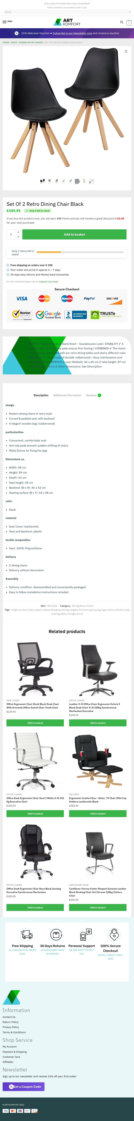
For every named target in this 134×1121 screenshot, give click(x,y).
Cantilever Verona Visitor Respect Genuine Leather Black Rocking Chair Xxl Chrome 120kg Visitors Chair (97, 892)
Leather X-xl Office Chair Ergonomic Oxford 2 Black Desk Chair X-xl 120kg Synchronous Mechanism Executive (94, 708)
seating (55, 613)
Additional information (67, 395)
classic (38, 609)
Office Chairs (76, 700)
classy (46, 609)
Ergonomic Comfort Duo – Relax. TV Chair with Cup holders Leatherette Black (97, 800)
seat (126, 609)
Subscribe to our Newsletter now (72, 33)
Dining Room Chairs (31, 42)
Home (6, 42)
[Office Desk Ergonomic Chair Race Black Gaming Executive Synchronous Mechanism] (35, 851)
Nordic (119, 609)
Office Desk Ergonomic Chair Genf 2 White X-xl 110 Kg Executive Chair (35, 800)
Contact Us (9, 1017)
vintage (71, 613)
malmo (110, 609)
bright (15, 609)
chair (30, 609)
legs (103, 609)
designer (55, 609)
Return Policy (10, 1022)
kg (99, 609)
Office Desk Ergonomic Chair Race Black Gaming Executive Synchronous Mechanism (33, 890)
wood (80, 613)
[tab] (41, 392)
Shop (14, 42)
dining (65, 609)
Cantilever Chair (78, 885)
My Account (10, 1046)
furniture (84, 609)
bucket (23, 609)
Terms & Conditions (14, 1032)
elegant (74, 609)
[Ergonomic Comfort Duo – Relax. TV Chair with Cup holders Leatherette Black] (97, 761)
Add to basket (74, 234)
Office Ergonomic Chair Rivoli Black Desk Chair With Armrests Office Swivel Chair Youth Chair (32, 706)
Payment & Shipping (15, 1051)
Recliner (74, 794)
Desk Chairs (13, 700)
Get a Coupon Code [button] (27, 1087)
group (93, 609)
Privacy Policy (11, 1027)
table (63, 613)
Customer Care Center (48, 281)
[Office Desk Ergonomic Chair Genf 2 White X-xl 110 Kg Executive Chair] (35, 761)
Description (41, 395)
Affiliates (8, 1062)
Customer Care (11, 1056)
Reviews (91, 395)
